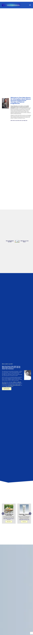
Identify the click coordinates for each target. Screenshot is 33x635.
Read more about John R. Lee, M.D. (6, 389)
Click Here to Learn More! (24, 241)
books (11, 385)
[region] (16, 514)
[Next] (30, 513)
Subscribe (24, 521)
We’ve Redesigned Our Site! (10, 241)
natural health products (16, 385)
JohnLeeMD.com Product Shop (9, 519)
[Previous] (3, 513)
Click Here (8, 521)
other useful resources (9, 386)
